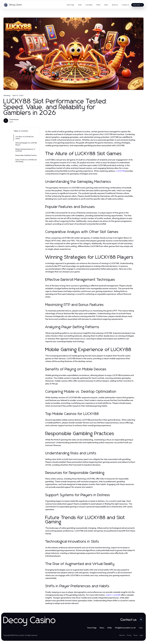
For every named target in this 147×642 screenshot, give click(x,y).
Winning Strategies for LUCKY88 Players (26, 144)
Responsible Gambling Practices (26, 155)
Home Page (91, 628)
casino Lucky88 (113, 595)
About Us (122, 635)
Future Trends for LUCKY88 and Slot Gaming (26, 160)
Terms (135, 635)
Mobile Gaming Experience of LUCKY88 (25, 150)
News (102, 628)
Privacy (129, 635)
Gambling (7, 95)
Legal (141, 635)
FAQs (109, 628)
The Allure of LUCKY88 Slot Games (24, 137)
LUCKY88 (120, 171)
